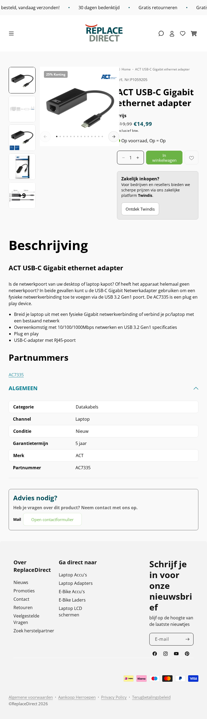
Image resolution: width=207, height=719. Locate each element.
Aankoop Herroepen (77, 697)
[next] (113, 136)
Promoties (24, 591)
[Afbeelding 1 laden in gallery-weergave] (22, 80)
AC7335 (16, 375)
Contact (21, 599)
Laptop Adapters (76, 583)
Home (126, 69)
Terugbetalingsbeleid (151, 697)
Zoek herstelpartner (33, 631)
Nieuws (20, 582)
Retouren (23, 607)
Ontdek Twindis (140, 209)
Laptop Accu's (73, 575)
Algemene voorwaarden (31, 697)
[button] (13, 33)
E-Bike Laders (72, 600)
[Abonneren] (187, 639)
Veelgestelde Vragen (26, 619)
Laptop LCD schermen (70, 611)
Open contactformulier (52, 519)
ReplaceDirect (24, 703)
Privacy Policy (114, 697)
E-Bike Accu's (72, 592)
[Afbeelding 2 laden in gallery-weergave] (22, 109)
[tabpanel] (103, 455)
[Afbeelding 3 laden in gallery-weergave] (22, 138)
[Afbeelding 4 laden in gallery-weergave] (22, 167)
